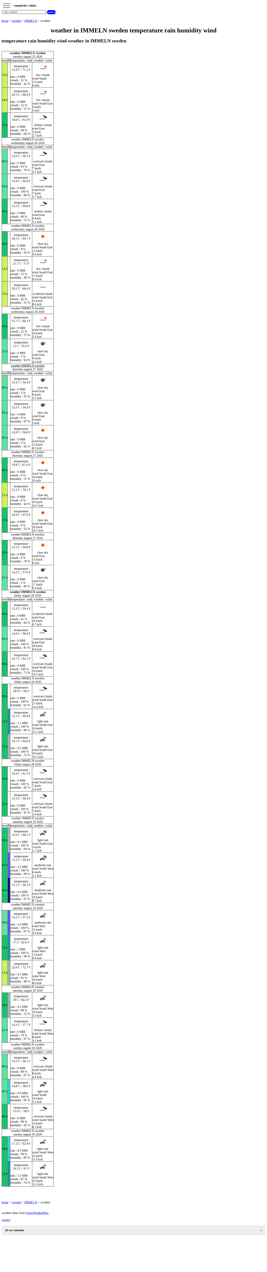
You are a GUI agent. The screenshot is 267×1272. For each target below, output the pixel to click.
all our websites (14, 1230)
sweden (16, 20)
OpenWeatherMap (37, 1213)
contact (6, 1220)
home (5, 20)
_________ (6, 4)
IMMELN (30, 20)
